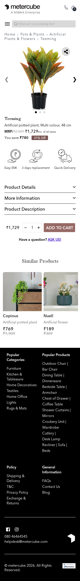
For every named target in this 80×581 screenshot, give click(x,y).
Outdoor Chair (54, 363)
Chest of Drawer (55, 398)
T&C (10, 486)
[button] (36, 112)
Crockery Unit (53, 421)
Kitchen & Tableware (15, 376)
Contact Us (51, 486)
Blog (46, 492)
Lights (11, 402)
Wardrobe (50, 427)
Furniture (14, 368)
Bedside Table (53, 386)
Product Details (20, 187)
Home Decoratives (22, 385)
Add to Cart (59, 227)
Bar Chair (50, 369)
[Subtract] (25, 227)
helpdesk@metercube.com (26, 541)
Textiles (12, 390)
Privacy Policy (17, 492)
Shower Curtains (55, 410)
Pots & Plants (32, 34)
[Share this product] (66, 51)
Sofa (61, 445)
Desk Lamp (51, 439)
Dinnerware (51, 381)
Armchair (49, 392)
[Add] (38, 227)
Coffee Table (52, 404)
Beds (46, 450)
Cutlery (48, 433)
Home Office (17, 396)
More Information (22, 198)
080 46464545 (15, 536)
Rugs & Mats (17, 408)
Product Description (24, 209)
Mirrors (48, 415)
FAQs (46, 480)
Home (9, 34)
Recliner (48, 445)
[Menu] (7, 24)
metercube (17, 565)
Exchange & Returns (16, 500)
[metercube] (22, 9)
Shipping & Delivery (15, 478)
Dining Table (52, 375)
